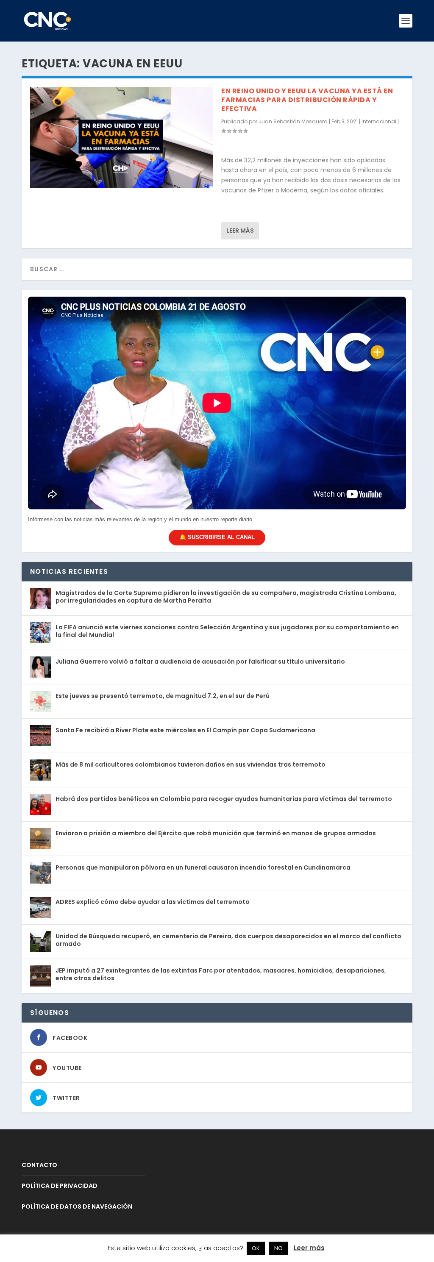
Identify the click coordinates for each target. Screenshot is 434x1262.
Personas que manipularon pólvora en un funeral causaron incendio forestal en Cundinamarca (203, 867)
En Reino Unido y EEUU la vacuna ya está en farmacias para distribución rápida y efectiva (307, 100)
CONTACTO (39, 1165)
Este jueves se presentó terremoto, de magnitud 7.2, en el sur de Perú (163, 696)
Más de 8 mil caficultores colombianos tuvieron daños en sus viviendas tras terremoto (191, 764)
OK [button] (256, 1248)
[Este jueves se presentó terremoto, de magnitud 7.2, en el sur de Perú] (40, 701)
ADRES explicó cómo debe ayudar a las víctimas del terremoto (153, 902)
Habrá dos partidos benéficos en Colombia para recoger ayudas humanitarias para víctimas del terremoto (224, 799)
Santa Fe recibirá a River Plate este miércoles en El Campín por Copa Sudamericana (185, 730)
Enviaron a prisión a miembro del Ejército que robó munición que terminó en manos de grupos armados (216, 833)
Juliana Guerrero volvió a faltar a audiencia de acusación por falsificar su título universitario (200, 661)
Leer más (240, 230)
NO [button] (278, 1248)
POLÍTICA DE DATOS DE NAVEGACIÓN (77, 1206)
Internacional (379, 121)
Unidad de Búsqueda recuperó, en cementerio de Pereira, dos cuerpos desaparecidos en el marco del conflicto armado (228, 940)
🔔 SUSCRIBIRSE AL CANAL (217, 537)
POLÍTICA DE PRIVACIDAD (59, 1185)
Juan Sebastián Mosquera (293, 121)
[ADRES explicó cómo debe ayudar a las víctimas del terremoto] (40, 907)
